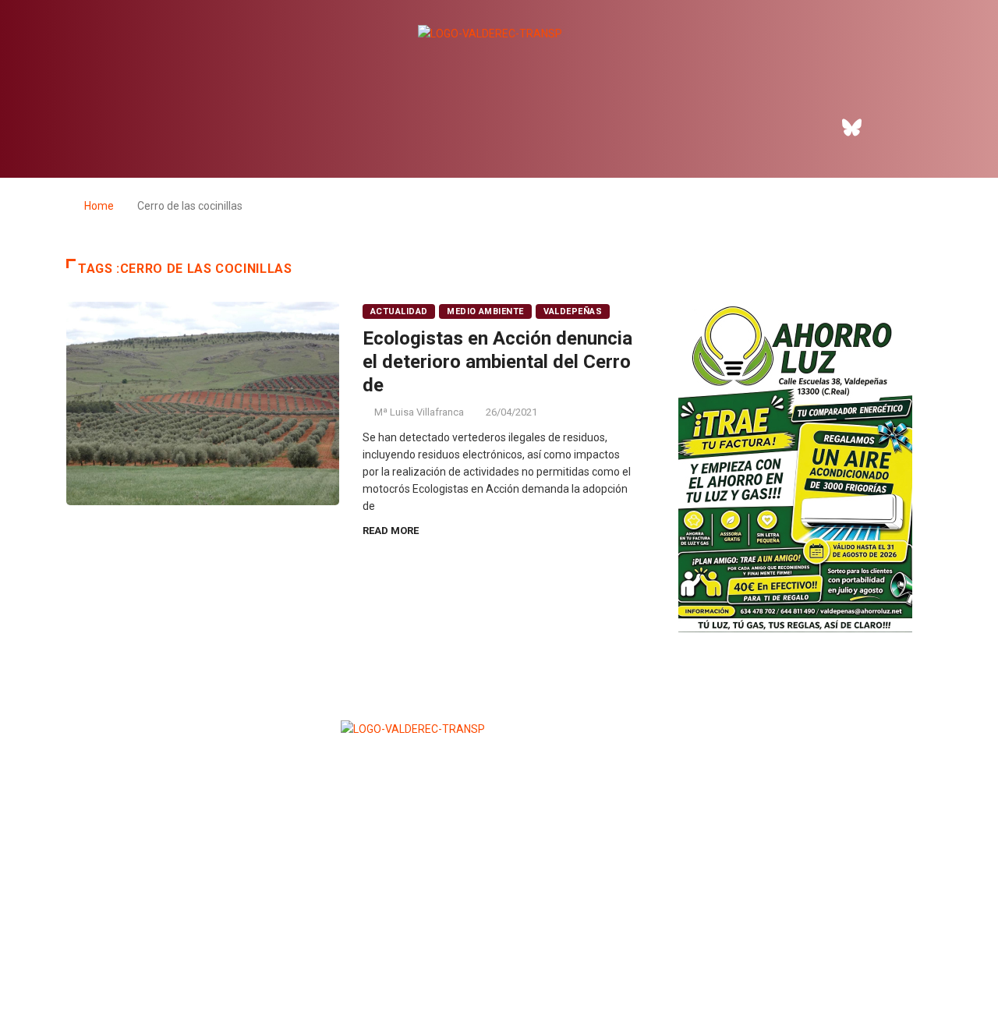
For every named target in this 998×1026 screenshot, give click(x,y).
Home (99, 206)
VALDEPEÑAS (572, 311)
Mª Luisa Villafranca (419, 412)
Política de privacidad (498, 975)
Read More (391, 530)
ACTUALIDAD (398, 311)
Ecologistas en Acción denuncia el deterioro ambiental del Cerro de (497, 361)
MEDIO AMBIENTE (485, 311)
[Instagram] (895, 127)
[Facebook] (809, 127)
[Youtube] (937, 127)
